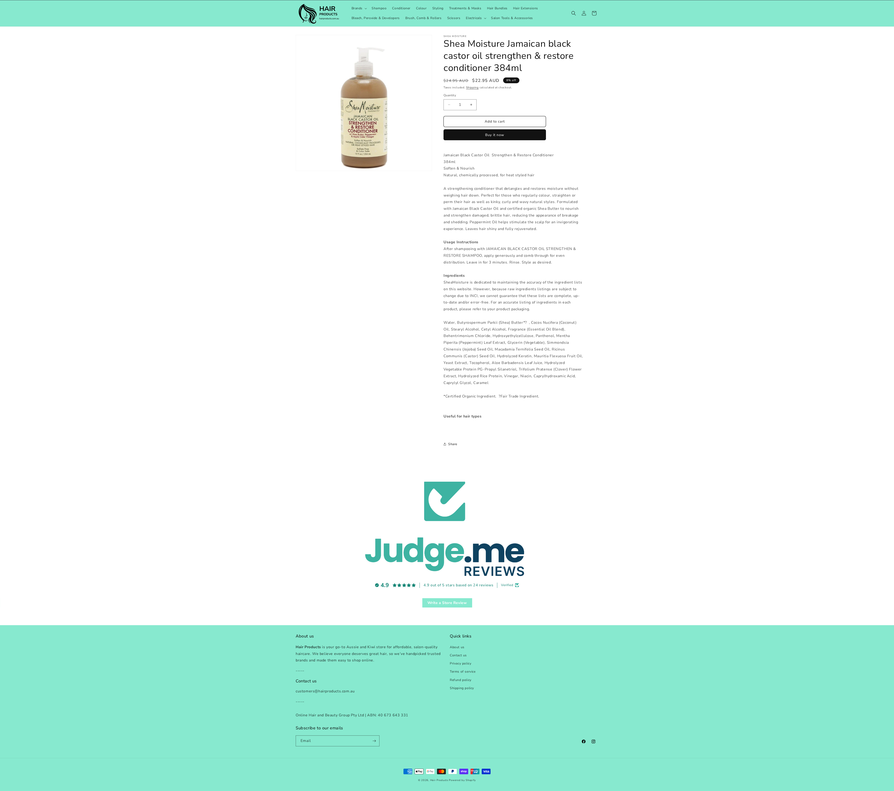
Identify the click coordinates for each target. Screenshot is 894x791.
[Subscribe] (374, 740)
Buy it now (494, 135)
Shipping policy (462, 688)
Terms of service (463, 671)
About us (457, 647)
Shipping (472, 87)
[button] (359, 8)
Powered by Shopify (462, 780)
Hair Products (439, 780)
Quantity (450, 95)
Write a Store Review (447, 602)
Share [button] (452, 444)
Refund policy (460, 680)
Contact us (458, 655)
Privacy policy (460, 663)
